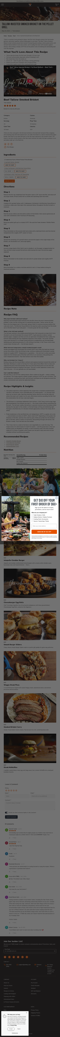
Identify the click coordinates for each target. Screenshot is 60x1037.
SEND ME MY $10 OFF (44, 531)
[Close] (27, 1013)
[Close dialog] (56, 498)
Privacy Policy (13, 1025)
